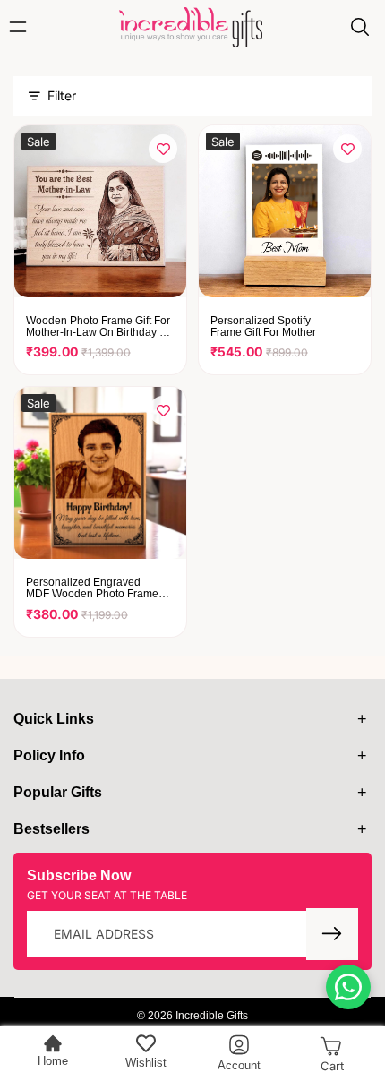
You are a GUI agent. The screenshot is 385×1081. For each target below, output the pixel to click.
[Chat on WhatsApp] (348, 987)
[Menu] (22, 27)
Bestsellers (51, 828)
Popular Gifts (57, 792)
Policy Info (49, 755)
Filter (61, 95)
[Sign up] (332, 934)
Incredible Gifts (211, 1015)
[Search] (360, 27)
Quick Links (53, 718)
